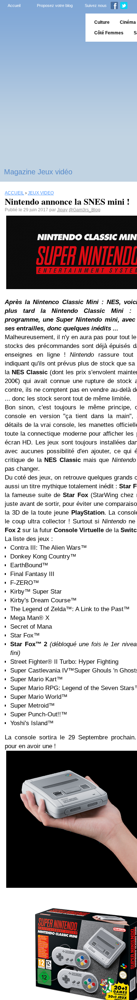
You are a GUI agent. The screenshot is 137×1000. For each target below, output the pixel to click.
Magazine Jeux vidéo (38, 172)
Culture (102, 22)
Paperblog (40, 27)
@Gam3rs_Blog (84, 209)
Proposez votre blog (55, 5)
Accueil (14, 5)
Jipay (62, 209)
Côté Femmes (108, 32)
